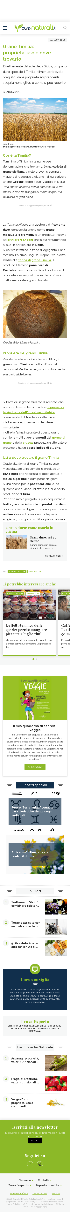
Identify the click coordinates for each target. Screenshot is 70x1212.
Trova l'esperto (18, 1185)
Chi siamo (24, 1180)
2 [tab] (36, 659)
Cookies (56, 1193)
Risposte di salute (47, 1185)
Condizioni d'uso (19, 1193)
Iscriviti (35, 1141)
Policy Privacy (39, 1193)
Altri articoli (53, 556)
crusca (28, 442)
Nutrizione (34, 572)
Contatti (43, 1180)
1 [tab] (33, 659)
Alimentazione (17, 572)
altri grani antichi (20, 240)
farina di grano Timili (33, 260)
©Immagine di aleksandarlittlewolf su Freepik (29, 147)
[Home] (35, 28)
